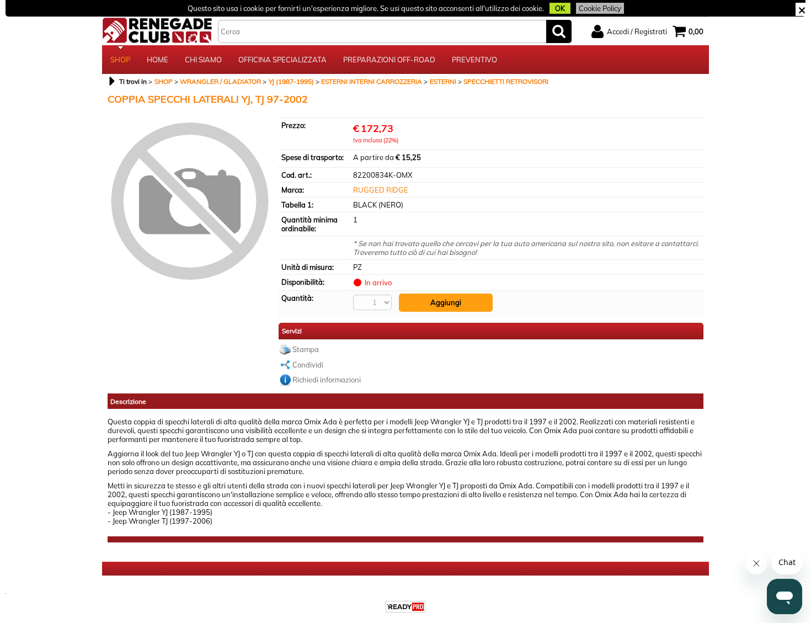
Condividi (307, 364)
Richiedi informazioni (326, 379)
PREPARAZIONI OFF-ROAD (389, 59)
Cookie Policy (600, 8)
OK (560, 8)
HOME (157, 59)
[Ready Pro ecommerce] (405, 607)
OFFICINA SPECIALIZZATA (282, 59)
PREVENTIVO (474, 59)
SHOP (120, 59)
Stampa (305, 349)
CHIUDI (802, 9)
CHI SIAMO (203, 59)
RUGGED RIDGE (380, 189)
